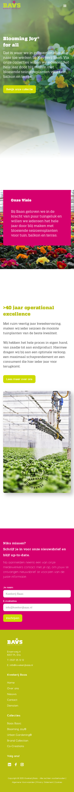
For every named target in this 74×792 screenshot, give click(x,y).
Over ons (13, 688)
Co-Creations (15, 746)
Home (11, 682)
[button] (65, 6)
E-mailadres (10, 600)
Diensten (12, 705)
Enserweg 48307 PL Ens (14, 653)
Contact (12, 699)
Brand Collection (17, 740)
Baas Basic (14, 723)
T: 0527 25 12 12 (15, 659)
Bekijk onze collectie (19, 89)
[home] (40, 6)
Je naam (8, 587)
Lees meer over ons (19, 379)
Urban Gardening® (19, 734)
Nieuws (12, 694)
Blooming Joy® (16, 729)
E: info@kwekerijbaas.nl (20, 665)
